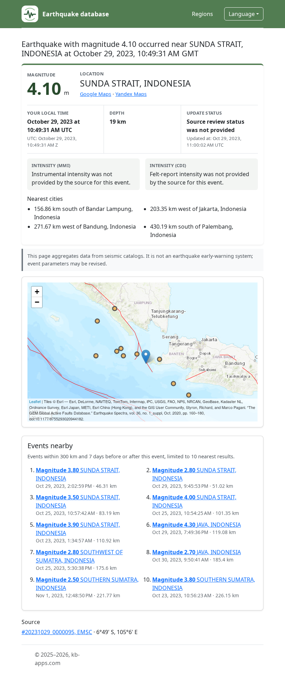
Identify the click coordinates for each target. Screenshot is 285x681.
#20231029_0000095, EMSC (57, 632)
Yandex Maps (131, 94)
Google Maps (95, 94)
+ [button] (37, 291)
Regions (202, 14)
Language (242, 14)
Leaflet (35, 401)
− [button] (37, 302)
